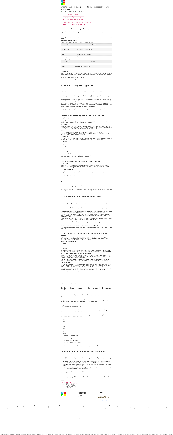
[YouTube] (109, 382)
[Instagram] (108, 382)
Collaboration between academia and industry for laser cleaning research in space (77, 22)
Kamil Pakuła (68, 382)
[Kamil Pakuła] (63, 384)
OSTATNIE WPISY (66, 380)
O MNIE (62, 380)
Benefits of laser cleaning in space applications (71, 14)
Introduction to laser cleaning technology (70, 12)
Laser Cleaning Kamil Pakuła (75, 383)
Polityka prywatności (86, 400)
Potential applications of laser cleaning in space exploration (73, 17)
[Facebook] (106, 382)
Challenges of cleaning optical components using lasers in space (74, 24)
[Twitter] (107, 382)
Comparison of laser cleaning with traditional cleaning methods (73, 16)
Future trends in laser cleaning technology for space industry (73, 19)
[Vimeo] (111, 382)
